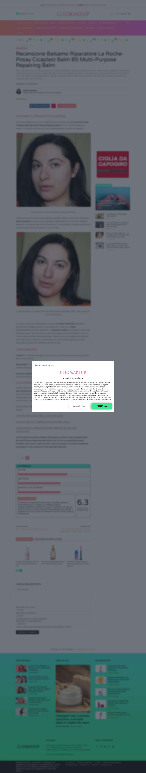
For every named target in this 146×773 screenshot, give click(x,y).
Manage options (79, 406)
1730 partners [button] (47, 383)
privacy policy (101, 399)
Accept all (102, 406)
